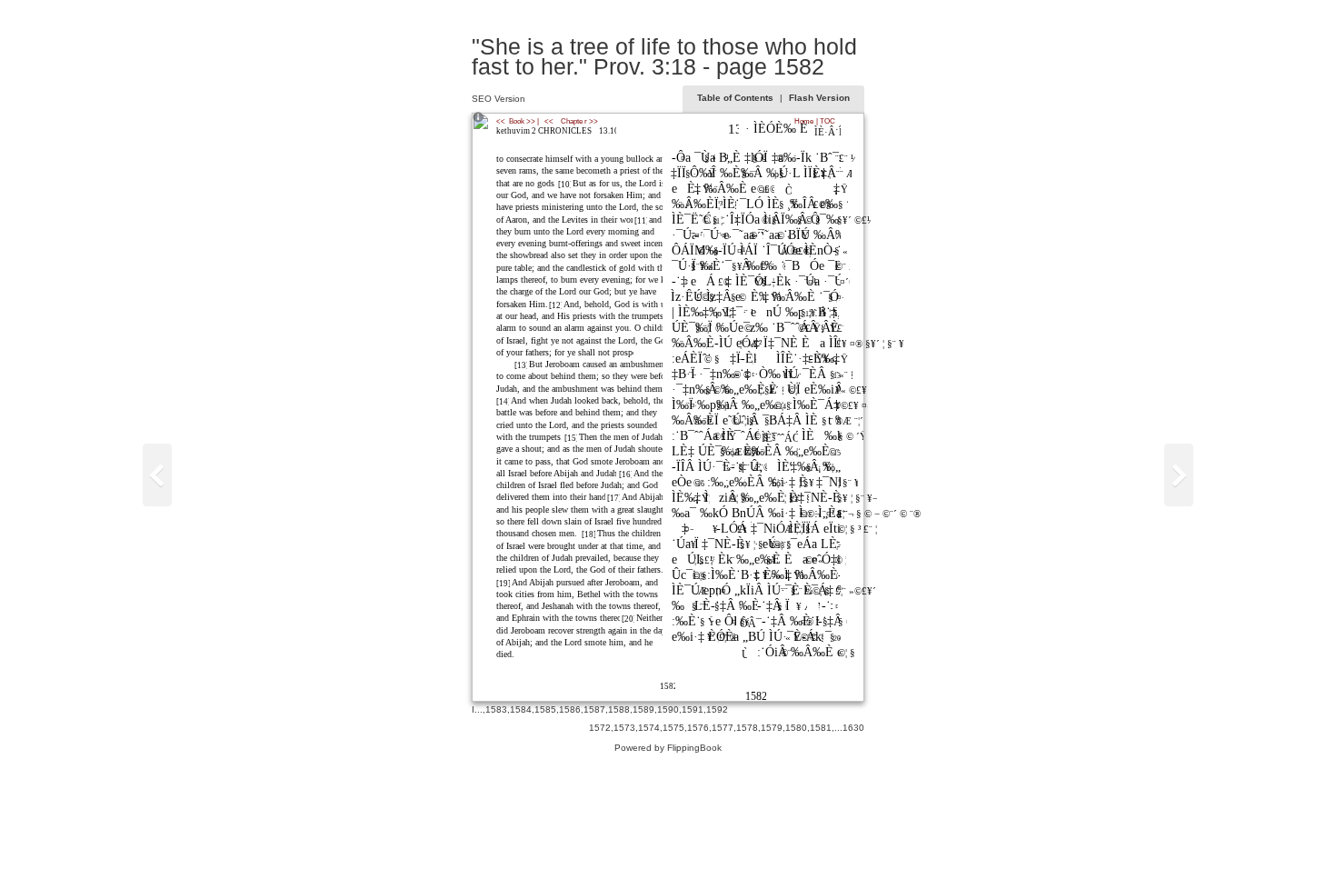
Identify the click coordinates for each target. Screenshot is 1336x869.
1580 (796, 728)
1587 (594, 709)
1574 (649, 728)
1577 (722, 728)
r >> (591, 121)
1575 (673, 728)
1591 (692, 709)
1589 (643, 709)
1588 (619, 709)
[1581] (1178, 474)
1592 (717, 709)
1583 (496, 709)
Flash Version (819, 98)
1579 (772, 728)
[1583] (157, 474)
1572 (600, 728)
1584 (521, 709)
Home (803, 121)
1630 (853, 728)
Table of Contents (736, 98)
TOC (827, 121)
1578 (747, 728)
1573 (624, 728)
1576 (698, 728)
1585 (545, 709)
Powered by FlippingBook (668, 748)
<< (548, 121)
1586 (570, 709)
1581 (821, 728)
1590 (668, 709)
